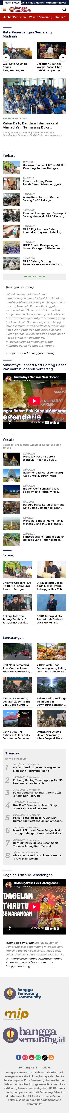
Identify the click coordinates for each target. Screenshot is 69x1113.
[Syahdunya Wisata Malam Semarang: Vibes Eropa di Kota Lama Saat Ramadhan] (51, 718)
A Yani (6, 132)
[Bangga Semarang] (19, 9)
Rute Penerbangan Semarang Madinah (28, 133)
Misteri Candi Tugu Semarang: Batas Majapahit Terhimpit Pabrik (37, 769)
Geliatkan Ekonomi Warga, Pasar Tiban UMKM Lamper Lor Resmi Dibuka (49, 67)
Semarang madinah (51, 135)
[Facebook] (18, 1058)
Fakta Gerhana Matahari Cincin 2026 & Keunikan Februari (37, 794)
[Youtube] (31, 1058)
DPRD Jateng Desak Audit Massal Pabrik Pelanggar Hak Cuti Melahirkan (50, 586)
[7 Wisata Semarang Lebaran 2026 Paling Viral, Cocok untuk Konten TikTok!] (17, 685)
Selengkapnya (33, 276)
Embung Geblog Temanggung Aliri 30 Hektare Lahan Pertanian (38, 782)
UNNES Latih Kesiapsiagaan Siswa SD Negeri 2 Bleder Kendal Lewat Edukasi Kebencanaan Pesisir (44, 247)
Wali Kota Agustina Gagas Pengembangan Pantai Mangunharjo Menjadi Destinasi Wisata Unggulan (16, 67)
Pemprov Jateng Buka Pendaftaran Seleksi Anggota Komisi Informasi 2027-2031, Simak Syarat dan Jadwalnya (42, 183)
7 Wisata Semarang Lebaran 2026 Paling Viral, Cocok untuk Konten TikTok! (16, 702)
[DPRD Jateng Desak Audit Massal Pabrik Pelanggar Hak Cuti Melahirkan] (51, 569)
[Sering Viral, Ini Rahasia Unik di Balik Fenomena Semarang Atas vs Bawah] (17, 718)
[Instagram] (25, 1058)
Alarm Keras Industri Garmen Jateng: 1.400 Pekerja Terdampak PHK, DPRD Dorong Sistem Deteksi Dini (43, 199)
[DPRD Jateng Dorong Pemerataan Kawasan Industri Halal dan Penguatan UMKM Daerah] (11, 263)
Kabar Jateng (40, 132)
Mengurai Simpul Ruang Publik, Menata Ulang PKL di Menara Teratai (43, 522)
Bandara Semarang (21, 132)
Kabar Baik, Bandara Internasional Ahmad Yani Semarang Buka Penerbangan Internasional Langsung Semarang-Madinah (34, 129)
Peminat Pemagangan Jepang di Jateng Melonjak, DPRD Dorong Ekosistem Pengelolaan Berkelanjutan (44, 215)
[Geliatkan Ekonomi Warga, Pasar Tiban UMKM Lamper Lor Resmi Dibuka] (51, 50)
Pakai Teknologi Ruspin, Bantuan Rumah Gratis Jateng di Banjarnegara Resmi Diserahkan (37, 819)
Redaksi (46, 1067)
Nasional (8, 118)
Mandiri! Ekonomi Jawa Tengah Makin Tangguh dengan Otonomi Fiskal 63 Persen (38, 832)
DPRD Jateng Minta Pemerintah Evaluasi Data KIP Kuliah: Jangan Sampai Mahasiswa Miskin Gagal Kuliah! (50, 619)
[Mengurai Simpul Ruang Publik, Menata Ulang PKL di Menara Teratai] (11, 523)
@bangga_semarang (20, 287)
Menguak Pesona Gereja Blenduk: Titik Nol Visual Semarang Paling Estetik (39, 458)
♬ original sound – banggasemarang (30, 353)
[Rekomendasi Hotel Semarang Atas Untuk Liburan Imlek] (11, 475)
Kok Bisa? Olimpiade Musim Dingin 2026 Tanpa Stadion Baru (36, 807)
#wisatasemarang (50, 958)
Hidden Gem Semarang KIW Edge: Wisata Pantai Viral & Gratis (41, 490)
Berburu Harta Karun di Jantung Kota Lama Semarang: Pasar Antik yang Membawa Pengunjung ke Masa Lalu (44, 506)
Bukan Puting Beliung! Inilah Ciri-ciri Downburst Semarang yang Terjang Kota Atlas (51, 702)
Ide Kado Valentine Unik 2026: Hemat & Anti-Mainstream (37, 857)
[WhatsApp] (38, 1058)
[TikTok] (45, 1058)
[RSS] (51, 1058)
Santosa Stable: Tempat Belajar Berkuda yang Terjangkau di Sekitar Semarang (43, 538)
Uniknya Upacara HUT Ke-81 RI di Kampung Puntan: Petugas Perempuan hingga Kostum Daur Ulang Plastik (44, 167)
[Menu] (5, 9)
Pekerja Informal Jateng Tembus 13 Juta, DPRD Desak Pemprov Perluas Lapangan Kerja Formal (14, 619)
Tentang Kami (28, 1067)
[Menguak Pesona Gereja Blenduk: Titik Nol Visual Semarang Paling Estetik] (11, 459)
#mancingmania (17, 962)
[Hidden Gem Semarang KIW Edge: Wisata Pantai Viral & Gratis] (11, 491)
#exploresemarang (25, 958)
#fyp (32, 962)
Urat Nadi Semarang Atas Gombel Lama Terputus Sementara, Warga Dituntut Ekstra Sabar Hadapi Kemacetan (17, 668)
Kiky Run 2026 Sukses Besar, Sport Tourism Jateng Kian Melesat (35, 844)
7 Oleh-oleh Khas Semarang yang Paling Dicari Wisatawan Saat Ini (51, 668)
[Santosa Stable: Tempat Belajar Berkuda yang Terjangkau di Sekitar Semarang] (11, 539)
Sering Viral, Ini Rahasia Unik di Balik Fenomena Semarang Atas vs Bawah (17, 735)
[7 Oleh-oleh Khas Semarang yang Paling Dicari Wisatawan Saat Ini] (51, 651)
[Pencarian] (64, 9)
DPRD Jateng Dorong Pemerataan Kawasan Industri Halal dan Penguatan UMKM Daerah (42, 263)
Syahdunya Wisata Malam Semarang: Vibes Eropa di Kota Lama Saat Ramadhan (51, 735)
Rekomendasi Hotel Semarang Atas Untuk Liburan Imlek (43, 474)
